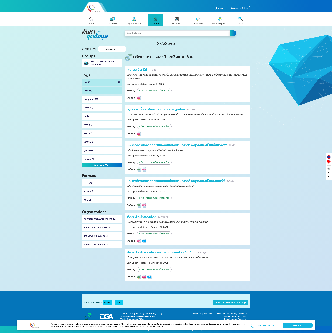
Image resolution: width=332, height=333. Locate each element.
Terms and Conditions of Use (216, 313)
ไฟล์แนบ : (131, 97)
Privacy (234, 313)
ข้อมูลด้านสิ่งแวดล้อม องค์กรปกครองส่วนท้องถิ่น (161, 252)
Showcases (197, 23)
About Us (243, 313)
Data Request (219, 23)
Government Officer (239, 8)
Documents (176, 23)
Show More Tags (101, 165)
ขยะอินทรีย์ (140, 69)
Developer (220, 8)
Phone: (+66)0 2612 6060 (235, 316)
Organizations (134, 23)
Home (91, 23)
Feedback (197, 313)
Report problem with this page (230, 302)
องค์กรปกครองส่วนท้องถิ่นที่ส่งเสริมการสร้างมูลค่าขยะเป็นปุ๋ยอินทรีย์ (179, 181)
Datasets (112, 23)
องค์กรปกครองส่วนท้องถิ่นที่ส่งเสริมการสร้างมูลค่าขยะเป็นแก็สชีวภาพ (180, 145)
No (119, 302)
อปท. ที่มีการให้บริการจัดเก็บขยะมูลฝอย (159, 109)
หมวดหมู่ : (131, 90)
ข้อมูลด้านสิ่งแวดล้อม (142, 216)
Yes (108, 302)
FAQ (241, 23)
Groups (155, 23)
